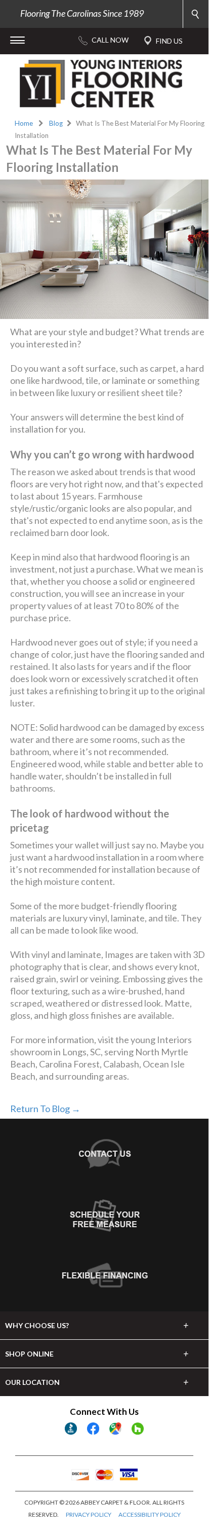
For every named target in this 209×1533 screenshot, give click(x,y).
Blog (56, 123)
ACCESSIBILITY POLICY (149, 1514)
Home (24, 123)
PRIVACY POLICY (88, 1514)
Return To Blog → (45, 1108)
